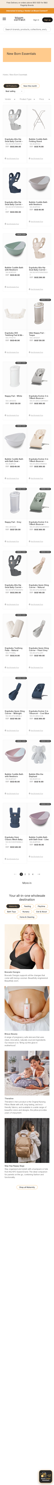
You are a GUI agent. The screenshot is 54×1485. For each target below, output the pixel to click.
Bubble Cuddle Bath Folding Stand (38, 140)
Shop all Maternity (27, 1187)
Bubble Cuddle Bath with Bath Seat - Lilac (39, 838)
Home (5, 75)
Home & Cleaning (27, 917)
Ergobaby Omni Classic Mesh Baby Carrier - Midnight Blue (14, 840)
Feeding (27, 906)
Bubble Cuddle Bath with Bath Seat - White (14, 461)
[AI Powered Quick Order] (45, 1476)
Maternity (13, 906)
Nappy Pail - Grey (13, 522)
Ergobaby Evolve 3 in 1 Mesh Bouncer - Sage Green (38, 524)
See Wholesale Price (13, 158)
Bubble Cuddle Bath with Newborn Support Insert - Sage (15, 269)
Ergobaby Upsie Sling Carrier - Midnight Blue (15, 713)
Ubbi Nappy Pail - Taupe (37, 334)
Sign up (47, 20)
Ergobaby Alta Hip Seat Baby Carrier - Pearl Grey (14, 141)
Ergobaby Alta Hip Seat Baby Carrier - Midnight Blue (14, 204)
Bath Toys (11, 911)
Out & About (41, 911)
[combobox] (27, 29)
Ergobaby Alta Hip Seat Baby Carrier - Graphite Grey (14, 587)
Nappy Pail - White (13, 396)
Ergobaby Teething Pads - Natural (13, 649)
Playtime (41, 906)
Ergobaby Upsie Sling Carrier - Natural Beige (39, 587)
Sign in (36, 20)
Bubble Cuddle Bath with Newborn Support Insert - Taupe (38, 205)
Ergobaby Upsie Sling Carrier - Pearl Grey (39, 649)
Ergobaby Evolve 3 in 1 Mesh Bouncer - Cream (38, 461)
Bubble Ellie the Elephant (36, 775)
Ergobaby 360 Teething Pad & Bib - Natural (14, 335)
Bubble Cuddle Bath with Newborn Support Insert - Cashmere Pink (14, 777)
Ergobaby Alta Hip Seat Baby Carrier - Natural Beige (38, 269)
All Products (11, 86)
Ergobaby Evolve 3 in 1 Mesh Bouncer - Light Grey (38, 398)
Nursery (26, 911)
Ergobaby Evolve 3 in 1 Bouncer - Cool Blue (39, 712)
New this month (30, 86)
